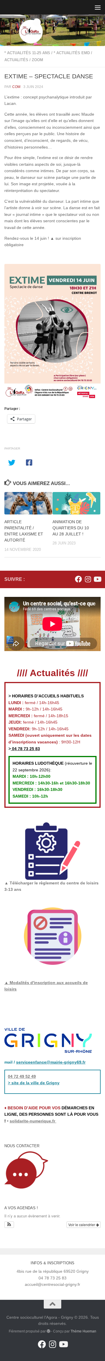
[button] (9, 1225)
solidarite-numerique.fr (32, 1121)
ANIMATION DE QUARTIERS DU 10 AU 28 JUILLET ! (70, 527)
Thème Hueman (83, 1331)
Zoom (37, 60)
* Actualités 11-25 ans (27, 53)
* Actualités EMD (72, 53)
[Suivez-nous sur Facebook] (78, 579)
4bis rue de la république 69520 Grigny (53, 1271)
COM (16, 87)
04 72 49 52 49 (22, 1076)
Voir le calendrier (82, 1224)
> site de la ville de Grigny (34, 1082)
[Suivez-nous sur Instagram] (87, 579)
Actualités (16, 60)
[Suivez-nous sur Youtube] (97, 579)
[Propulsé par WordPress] (48, 1331)
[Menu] (97, 7)
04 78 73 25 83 (25, 748)
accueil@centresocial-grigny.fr (52, 1284)
